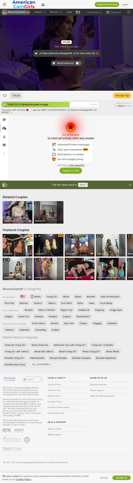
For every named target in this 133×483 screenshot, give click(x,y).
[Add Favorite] (5, 95)
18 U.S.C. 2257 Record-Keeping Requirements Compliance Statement (35, 462)
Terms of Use (54, 390)
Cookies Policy (55, 402)
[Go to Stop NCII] (12, 449)
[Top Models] (43, 4)
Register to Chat (71, 170)
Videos (40, 12)
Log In (125, 4)
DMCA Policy (54, 396)
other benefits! (76, 165)
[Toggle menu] (4, 4)
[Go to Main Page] (24, 4)
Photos (56, 12)
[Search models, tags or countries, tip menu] (128, 12)
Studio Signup (96, 390)
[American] (22, 296)
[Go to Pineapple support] (27, 440)
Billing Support (54, 434)
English (30, 379)
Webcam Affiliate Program (102, 396)
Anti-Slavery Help (56, 413)
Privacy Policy (54, 385)
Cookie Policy (23, 479)
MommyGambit (13, 289)
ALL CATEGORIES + (41, 364)
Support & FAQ (54, 429)
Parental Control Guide (58, 407)
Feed (69, 12)
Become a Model (98, 385)
